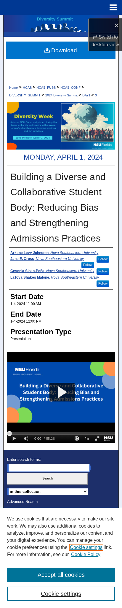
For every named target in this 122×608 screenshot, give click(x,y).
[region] (61, 558)
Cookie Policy (85, 554)
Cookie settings (86, 547)
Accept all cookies (61, 575)
